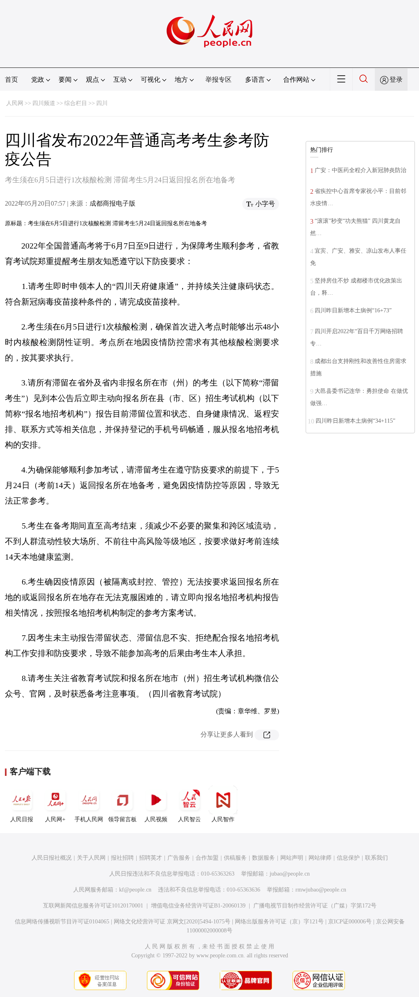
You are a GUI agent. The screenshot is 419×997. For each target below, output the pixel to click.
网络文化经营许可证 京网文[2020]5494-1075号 (172, 922)
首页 (11, 79)
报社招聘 (122, 858)
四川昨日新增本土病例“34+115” (355, 421)
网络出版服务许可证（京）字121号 (279, 922)
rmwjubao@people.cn (320, 890)
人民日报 (21, 819)
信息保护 (348, 858)
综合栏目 (75, 103)
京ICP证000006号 (350, 922)
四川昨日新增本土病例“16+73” (353, 310)
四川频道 (43, 103)
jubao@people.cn (290, 874)
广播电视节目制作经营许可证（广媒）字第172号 (314, 906)
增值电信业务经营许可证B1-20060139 (198, 906)
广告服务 (178, 858)
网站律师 (320, 858)
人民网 (14, 103)
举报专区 (218, 79)
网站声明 (291, 858)
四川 (102, 103)
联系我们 (376, 858)
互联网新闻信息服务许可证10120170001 (93, 906)
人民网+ (55, 819)
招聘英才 (150, 858)
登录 (396, 79)
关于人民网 (91, 858)
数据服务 (263, 858)
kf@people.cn (135, 890)
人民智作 (223, 819)
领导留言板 (122, 819)
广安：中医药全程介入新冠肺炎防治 (360, 170)
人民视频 (155, 819)
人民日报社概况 (52, 858)
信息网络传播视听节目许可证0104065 (62, 922)
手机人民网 (88, 819)
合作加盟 (207, 858)
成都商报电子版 (112, 203)
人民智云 (189, 819)
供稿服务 (235, 858)
